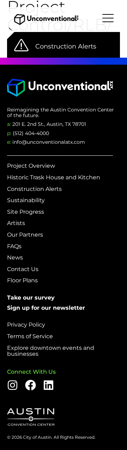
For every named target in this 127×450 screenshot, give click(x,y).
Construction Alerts (34, 189)
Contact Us (22, 269)
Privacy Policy (26, 325)
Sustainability (26, 200)
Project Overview (31, 166)
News (15, 258)
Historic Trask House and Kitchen (53, 177)
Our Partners (25, 235)
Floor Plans (22, 280)
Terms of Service (30, 336)
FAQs (14, 246)
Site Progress (25, 212)
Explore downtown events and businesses (50, 351)
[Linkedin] (48, 385)
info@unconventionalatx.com (46, 142)
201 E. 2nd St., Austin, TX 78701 (46, 124)
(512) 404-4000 (28, 133)
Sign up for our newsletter (46, 307)
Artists (16, 223)
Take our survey (31, 297)
